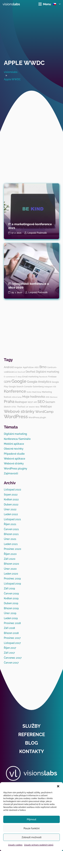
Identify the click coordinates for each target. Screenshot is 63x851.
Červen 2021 (11, 529)
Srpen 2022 (11, 494)
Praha (9, 401)
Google (18, 381)
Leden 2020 (11, 573)
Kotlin (29, 392)
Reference (31, 734)
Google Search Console (20, 386)
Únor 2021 (10, 539)
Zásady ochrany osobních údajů (38, 845)
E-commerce (9, 377)
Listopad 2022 (12, 489)
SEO (41, 401)
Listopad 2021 (12, 519)
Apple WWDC (24, 62)
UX (27, 407)
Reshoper (21, 402)
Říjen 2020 (10, 554)
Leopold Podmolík (37, 232)
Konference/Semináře (17, 438)
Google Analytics (39, 381)
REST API (32, 402)
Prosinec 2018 (12, 623)
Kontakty (31, 751)
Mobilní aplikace (14, 443)
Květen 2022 (11, 499)
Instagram (48, 387)
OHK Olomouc (52, 397)
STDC (13, 407)
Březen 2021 (11, 534)
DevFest (30, 371)
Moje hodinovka (33, 396)
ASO (36, 367)
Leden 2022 (11, 514)
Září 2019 (9, 588)
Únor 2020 (10, 568)
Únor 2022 (10, 509)
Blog (31, 743)
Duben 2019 (11, 603)
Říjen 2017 (10, 647)
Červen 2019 (11, 593)
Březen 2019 (11, 608)
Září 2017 (9, 652)
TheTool (21, 406)
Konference (15, 391)
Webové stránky (19, 411)
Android (9, 367)
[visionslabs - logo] (11, 4)
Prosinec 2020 (12, 548)
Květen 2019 (11, 598)
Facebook (43, 377)
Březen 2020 (11, 563)
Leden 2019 (11, 618)
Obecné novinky (13, 448)
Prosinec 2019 (12, 578)
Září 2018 (9, 628)
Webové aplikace (14, 458)
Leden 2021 (11, 544)
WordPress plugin (37, 417)
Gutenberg (38, 386)
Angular (18, 367)
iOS (54, 387)
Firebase (52, 376)
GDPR (7, 381)
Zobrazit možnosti (31, 837)
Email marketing (30, 376)
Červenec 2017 (13, 657)
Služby (31, 726)
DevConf (21, 372)
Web (37, 407)
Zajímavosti (11, 473)
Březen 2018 (11, 633)
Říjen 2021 (10, 524)
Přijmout (31, 819)
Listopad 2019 (12, 583)
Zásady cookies (15, 845)
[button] (58, 786)
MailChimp (36, 392)
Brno (43, 367)
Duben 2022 (11, 504)
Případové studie (14, 453)
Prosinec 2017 (12, 637)
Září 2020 (9, 558)
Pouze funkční (31, 828)
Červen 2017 (11, 662)
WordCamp (44, 412)
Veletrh (32, 407)
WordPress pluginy (15, 468)
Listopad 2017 (12, 643)
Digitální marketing (47, 371)
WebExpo (46, 406)
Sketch (7, 406)
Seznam (50, 402)
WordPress (16, 416)
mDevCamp (17, 397)
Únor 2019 (10, 613)
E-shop (19, 377)
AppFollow (28, 367)
